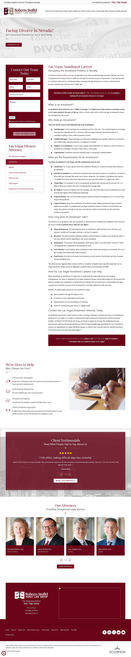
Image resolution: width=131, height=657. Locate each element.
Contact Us (54, 630)
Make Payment (64, 630)
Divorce (13, 630)
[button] (4, 653)
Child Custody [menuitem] (13, 178)
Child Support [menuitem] (13, 183)
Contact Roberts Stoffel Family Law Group (70, 339)
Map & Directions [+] (31, 613)
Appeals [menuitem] (11, 167)
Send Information (24, 134)
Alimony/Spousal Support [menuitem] (17, 156)
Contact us (14, 45)
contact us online (105, 93)
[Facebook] (104, 632)
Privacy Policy (10, 635)
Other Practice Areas (33, 630)
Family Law (21, 630)
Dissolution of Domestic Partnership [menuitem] (21, 189)
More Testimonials (65, 481)
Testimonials (45, 630)
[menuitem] (47, 11)
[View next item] (69, 474)
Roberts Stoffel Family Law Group (62, 75)
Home (7, 630)
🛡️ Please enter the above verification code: (22, 121)
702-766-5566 (119, 2)
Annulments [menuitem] (13, 162)
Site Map (74, 630)
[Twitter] (114, 632)
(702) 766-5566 (91, 93)
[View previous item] (61, 474)
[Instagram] (109, 632)
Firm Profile (65, 566)
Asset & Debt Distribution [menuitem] (17, 173)
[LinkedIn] (119, 632)
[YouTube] (123, 632)
